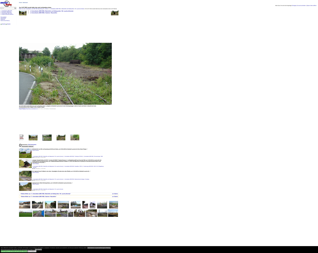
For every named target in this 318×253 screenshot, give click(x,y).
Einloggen (294, 5)
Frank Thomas (22, 108)
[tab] (68, 193)
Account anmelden (301, 5)
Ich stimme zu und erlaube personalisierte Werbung (14, 251)
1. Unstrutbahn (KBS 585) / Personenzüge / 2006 (93, 156)
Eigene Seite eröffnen (312, 5)
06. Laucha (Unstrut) (79, 8)
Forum (20, 2)
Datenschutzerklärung (5, 20)
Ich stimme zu (32, 251)
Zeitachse (3, 19)
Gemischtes (3, 18)
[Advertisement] (68, 28)
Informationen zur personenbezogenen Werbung (99, 247)
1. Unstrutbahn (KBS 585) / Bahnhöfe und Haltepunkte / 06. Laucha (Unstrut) (51, 11)
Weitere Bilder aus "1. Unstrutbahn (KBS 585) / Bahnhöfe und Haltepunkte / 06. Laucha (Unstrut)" (46, 193)
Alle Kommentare (32, 144)
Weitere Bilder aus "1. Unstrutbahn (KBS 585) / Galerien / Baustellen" (38, 196)
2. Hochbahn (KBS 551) (6, 12)
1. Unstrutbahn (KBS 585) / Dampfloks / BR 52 (73, 166)
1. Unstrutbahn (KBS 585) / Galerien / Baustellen (43, 12)
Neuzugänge (3, 17)
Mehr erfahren (38, 249)
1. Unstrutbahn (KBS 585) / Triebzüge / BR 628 (73, 156)
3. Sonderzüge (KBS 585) (6, 13)
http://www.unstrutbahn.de (32, 108)
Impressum (25, 2)
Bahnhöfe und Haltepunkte (68, 8)
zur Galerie (115, 193)
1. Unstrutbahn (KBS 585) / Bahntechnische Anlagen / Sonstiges (76, 179)
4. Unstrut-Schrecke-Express (7, 14)
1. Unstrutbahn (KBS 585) (55, 8)
